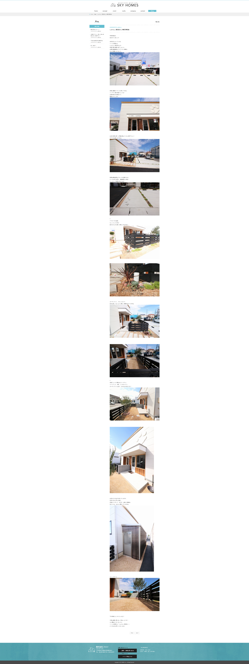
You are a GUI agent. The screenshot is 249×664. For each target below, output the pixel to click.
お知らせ (99, 31)
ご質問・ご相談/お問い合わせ (127, 650)
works (124, 11)
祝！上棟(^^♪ (93, 45)
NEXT (137, 633)
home (96, 11)
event (114, 11)
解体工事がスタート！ (95, 29)
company (133, 11)
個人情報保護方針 (144, 647)
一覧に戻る (157, 21)
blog (152, 11)
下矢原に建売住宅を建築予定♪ (97, 40)
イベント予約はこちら (127, 656)
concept (105, 11)
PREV (132, 633)
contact (143, 11)
